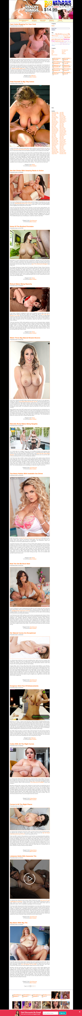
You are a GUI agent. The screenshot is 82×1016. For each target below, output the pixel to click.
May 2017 (62, 147)
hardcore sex (59, 41)
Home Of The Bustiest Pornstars (22, 226)
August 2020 (54, 153)
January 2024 (54, 121)
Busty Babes (66, 35)
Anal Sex (53, 34)
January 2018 (62, 140)
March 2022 (54, 137)
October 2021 (54, 142)
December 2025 (55, 112)
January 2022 (54, 139)
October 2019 (62, 119)
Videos (63, 52)
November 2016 (63, 153)
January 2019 (62, 129)
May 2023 (54, 126)
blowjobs (56, 35)
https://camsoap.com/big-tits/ (24, 20)
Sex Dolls (64, 51)
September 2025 (55, 113)
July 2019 (61, 123)
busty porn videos (56, 37)
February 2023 (55, 128)
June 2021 (54, 147)
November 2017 (63, 141)
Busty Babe (60, 35)
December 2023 (55, 122)
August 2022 (54, 133)
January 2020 (62, 117)
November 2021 (55, 141)
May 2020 (62, 113)
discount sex (59, 39)
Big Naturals (65, 34)
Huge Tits (66, 41)
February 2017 (63, 150)
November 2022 (55, 130)
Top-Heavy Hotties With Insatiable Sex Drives (26, 473)
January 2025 (54, 116)
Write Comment (33, 76)
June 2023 (54, 125)
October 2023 (54, 123)
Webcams (33, 75)
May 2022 (54, 136)
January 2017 (62, 151)
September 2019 (63, 121)
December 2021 (55, 140)
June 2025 (54, 114)
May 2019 (62, 125)
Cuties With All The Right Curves (22, 744)
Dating (53, 51)
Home (53, 25)
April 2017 (62, 148)
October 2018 (62, 133)
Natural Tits (63, 42)
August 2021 (54, 144)
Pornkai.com (51, 20)
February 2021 (55, 149)
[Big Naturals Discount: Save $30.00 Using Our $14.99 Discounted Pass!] (41, 18)
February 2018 (63, 139)
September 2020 (55, 152)
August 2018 (62, 135)
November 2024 (55, 117)
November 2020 (55, 151)
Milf (52, 53)
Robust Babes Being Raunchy (21, 284)
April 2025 (54, 115)
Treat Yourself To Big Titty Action (22, 82)
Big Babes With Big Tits (18, 923)
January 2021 (54, 150)
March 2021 (54, 148)
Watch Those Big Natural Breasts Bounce (25, 338)
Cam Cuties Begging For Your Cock (23, 24)
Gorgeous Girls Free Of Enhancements (24, 686)
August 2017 (62, 144)
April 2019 (62, 126)
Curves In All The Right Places (21, 804)
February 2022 (55, 138)
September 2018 (63, 134)
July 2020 (61, 112)
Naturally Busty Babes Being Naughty (23, 424)
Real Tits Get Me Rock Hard (20, 564)
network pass (57, 44)
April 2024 (54, 119)
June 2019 (62, 124)
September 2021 (55, 143)
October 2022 (54, 131)
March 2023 (54, 127)
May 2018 (62, 137)
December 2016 (63, 152)
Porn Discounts (33, 220)
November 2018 (63, 131)
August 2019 (62, 122)
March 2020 (62, 115)
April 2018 (62, 138)
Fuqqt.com (60, 20)
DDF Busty (62, 37)
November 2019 (63, 118)
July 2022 (54, 134)
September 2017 (63, 143)
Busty (33, 164)
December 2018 (63, 130)
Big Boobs (58, 34)
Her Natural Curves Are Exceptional (23, 633)
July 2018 (61, 136)
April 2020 (62, 114)
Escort (53, 52)
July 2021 (54, 146)
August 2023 (54, 124)
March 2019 (62, 127)
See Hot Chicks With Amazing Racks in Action (27, 170)
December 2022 (55, 129)
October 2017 (62, 142)
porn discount (64, 44)
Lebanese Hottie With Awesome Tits (23, 856)
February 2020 (63, 116)
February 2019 (63, 128)
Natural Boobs (33, 798)
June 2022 (54, 135)
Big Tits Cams (34, 20)
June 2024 (54, 118)
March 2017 (62, 149)
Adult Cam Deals (43, 20)
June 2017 (62, 146)
